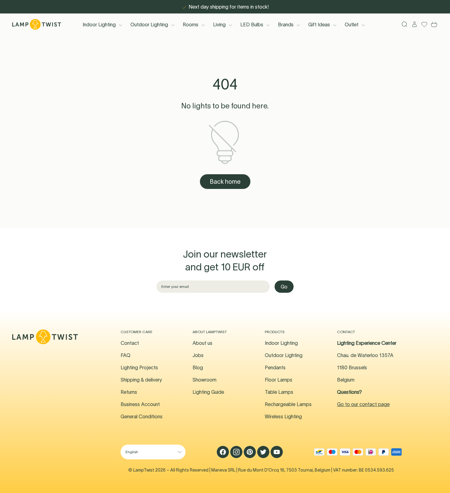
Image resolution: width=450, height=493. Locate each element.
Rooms (190, 24)
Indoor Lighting (99, 24)
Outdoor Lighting (149, 24)
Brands (286, 24)
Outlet (351, 24)
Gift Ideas (319, 24)
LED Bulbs (251, 24)
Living (219, 24)
